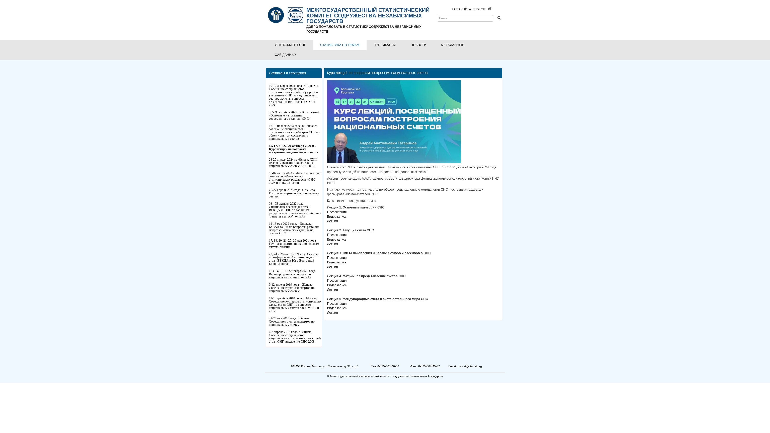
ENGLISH (479, 9)
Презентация (337, 212)
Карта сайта (461, 9)
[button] (290, 45)
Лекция (332, 221)
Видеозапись (336, 216)
